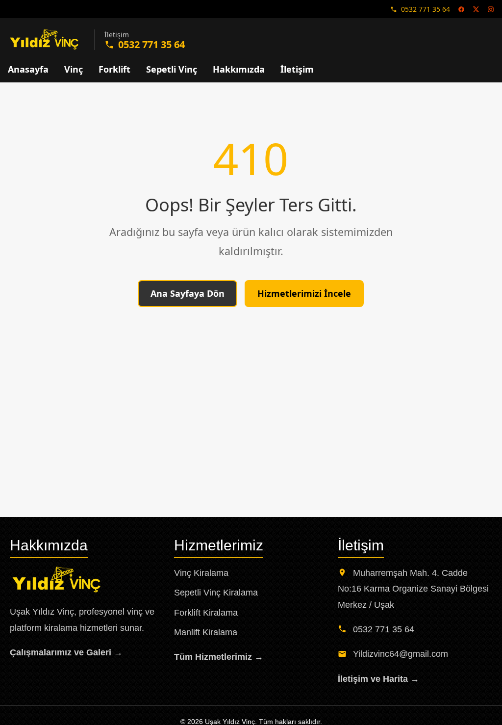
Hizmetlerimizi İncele (304, 293)
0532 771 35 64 (425, 9)
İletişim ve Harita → (378, 679)
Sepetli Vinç (171, 69)
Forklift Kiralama (206, 613)
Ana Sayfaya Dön (188, 293)
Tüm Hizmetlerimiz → (218, 657)
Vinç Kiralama (201, 573)
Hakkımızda (239, 69)
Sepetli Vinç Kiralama (216, 592)
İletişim (297, 69)
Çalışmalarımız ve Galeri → (66, 652)
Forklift (114, 69)
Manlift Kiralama (205, 632)
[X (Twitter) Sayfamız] (476, 9)
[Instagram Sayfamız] (490, 9)
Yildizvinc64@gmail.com (400, 654)
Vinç (73, 69)
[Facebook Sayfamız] (461, 9)
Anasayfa (28, 69)
